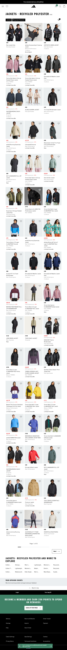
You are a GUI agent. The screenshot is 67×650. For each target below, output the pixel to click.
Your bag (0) (48, 592)
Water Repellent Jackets (37, 569)
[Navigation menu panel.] (3, 6)
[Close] (20, 646)
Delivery (8, 618)
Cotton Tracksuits (9, 565)
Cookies (45, 636)
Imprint (27, 623)
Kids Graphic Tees (29, 572)
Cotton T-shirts (8, 569)
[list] (31, 20)
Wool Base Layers (47, 572)
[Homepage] (33, 7)
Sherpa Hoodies (17, 565)
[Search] (60, 6)
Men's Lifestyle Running (36, 572)
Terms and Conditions (30, 641)
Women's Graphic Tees (29, 569)
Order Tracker (47, 618)
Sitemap (8, 623)
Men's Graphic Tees (29, 565)
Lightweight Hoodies (37, 565)
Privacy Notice (10, 641)
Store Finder (28, 627)
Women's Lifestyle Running (46, 565)
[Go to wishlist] (7, 6)
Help (7, 627)
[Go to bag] (64, 6)
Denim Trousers (46, 569)
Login (17, 592)
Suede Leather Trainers (55, 572)
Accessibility (46, 641)
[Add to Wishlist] (21, 26)
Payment (45, 623)
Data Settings (28, 636)
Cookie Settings (10, 636)
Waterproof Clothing (18, 572)
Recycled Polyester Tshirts (56, 565)
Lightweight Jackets (18, 569)
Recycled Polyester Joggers (56, 569)
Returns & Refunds (30, 618)
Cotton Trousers (8, 572)
